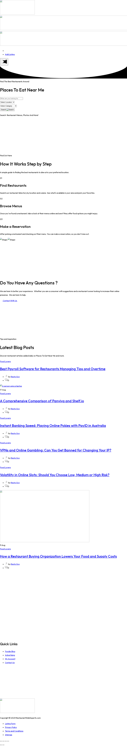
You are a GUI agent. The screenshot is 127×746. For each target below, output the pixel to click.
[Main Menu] (4, 61)
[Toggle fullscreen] (6, 741)
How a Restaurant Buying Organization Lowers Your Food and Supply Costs (58, 556)
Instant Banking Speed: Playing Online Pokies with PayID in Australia (53, 425)
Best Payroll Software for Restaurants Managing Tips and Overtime (52, 369)
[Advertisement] (63, 136)
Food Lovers (5, 361)
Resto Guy (15, 376)
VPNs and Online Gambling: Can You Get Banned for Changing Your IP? (55, 450)
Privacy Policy (11, 727)
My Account (10, 659)
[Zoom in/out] (8, 741)
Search (4, 110)
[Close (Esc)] (1, 741)
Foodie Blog (10, 651)
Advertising (10, 655)
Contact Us (10, 662)
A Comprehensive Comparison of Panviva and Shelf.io (42, 401)
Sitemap (8, 734)
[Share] (3, 741)
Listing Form (10, 723)
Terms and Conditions (14, 731)
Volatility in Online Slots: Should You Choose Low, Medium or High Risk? (54, 475)
